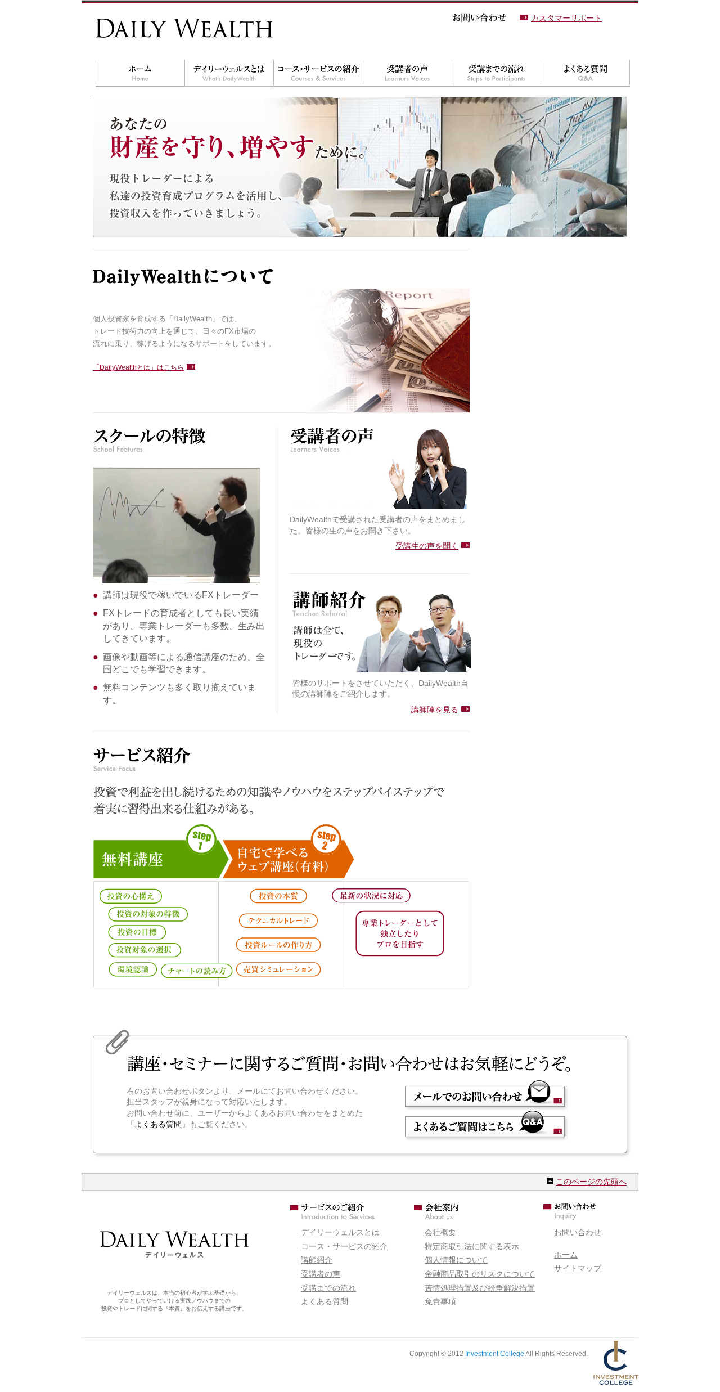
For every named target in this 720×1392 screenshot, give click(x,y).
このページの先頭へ (591, 1181)
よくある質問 (585, 73)
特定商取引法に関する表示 (472, 1246)
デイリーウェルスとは (228, 73)
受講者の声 (407, 73)
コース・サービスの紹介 (318, 73)
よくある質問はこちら (486, 1126)
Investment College (494, 1354)
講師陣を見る (434, 709)
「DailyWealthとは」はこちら (138, 367)
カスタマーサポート (566, 18)
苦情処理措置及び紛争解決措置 (480, 1287)
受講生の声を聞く (426, 545)
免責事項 (440, 1301)
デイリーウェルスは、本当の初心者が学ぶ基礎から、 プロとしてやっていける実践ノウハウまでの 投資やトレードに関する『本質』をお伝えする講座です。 (174, 1301)
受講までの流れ (496, 73)
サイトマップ (577, 1268)
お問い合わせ (486, 1095)
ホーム (140, 73)
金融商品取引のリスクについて (480, 1273)
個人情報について (456, 1259)
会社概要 (440, 1232)
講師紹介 (316, 1259)
